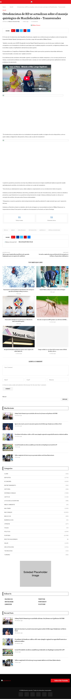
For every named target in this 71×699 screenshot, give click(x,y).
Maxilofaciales (22, 230)
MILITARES (36, 508)
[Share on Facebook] (17, 30)
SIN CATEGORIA (36, 547)
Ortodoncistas (32, 230)
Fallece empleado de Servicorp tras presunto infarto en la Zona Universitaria (34, 455)
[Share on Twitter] (21, 30)
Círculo (6, 230)
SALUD (11, 7)
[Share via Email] (28, 30)
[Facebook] (21, 694)
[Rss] (44, 694)
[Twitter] (27, 694)
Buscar (4, 396)
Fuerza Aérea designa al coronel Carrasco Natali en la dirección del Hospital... (18, 320)
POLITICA (36, 531)
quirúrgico (42, 230)
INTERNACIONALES (36, 493)
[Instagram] (32, 694)
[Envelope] (50, 694)
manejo (13, 230)
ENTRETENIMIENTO (36, 485)
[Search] (70, 2)
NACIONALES (36, 512)
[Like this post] (13, 30)
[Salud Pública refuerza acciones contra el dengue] (52, 276)
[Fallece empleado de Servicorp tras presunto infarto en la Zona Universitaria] (8, 457)
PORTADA (36, 535)
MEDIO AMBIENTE (36, 504)
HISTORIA (36, 489)
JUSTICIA (36, 497)
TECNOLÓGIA (36, 551)
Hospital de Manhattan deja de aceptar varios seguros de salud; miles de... (18, 350)
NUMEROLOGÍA (36, 520)
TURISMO (36, 554)
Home (4, 7)
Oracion (36, 527)
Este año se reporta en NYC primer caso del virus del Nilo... (52, 319)
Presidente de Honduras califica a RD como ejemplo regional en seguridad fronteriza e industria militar (41, 434)
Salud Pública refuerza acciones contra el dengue (52, 289)
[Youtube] (38, 694)
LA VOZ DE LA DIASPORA (36, 500)
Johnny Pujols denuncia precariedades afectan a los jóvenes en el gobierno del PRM (36, 413)
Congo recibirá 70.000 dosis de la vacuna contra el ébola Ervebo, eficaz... (52, 350)
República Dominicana (54, 230)
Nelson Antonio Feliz (14, 21)
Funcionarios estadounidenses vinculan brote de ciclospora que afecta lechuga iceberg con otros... (18, 290)
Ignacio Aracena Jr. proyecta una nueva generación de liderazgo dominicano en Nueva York (38, 424)
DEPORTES (36, 477)
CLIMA (36, 473)
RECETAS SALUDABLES (36, 539)
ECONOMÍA (36, 481)
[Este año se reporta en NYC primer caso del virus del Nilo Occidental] (52, 306)
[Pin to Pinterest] (24, 30)
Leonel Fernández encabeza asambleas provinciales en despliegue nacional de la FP (36, 445)
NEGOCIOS (36, 516)
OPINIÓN (36, 524)
